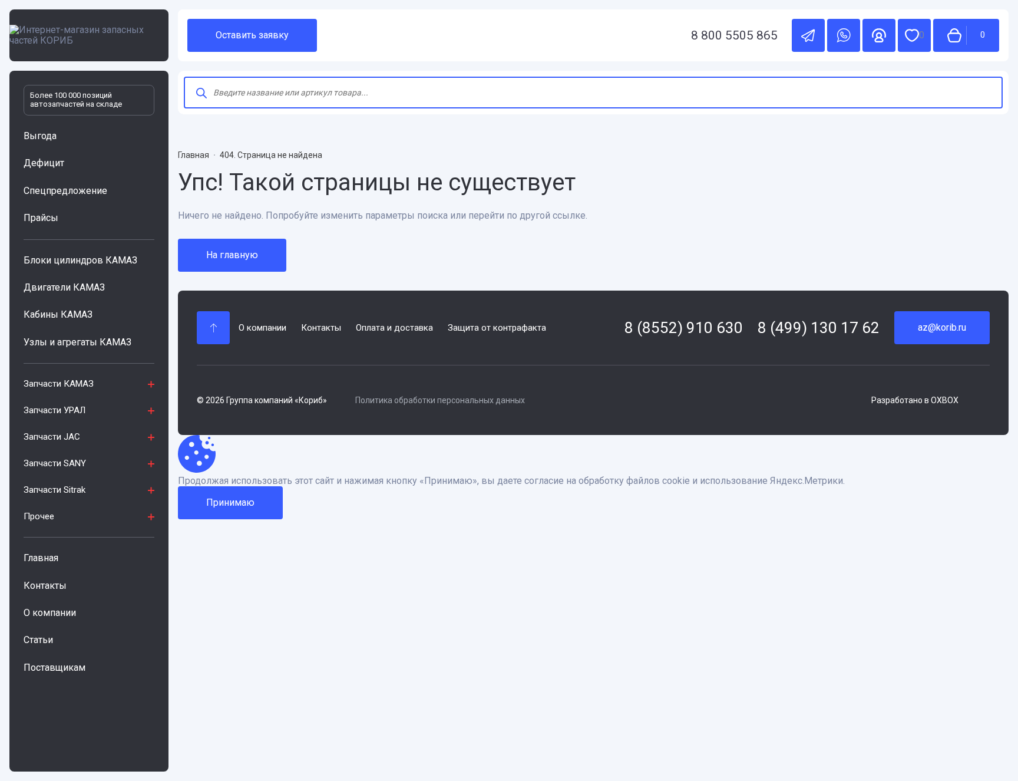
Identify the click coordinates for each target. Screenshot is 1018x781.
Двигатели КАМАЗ (64, 287)
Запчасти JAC (52, 436)
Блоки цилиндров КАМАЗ (80, 260)
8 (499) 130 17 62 (819, 328)
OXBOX (944, 400)
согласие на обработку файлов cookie (607, 481)
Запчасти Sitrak (54, 490)
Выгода (40, 135)
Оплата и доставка (394, 328)
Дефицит (44, 163)
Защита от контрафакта (497, 328)
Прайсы (41, 217)
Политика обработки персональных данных (440, 400)
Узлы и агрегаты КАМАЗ (77, 342)
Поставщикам (54, 667)
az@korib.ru (942, 327)
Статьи (38, 639)
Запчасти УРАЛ (54, 410)
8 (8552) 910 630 (683, 328)
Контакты (45, 585)
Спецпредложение (65, 190)
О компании (50, 612)
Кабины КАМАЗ (58, 314)
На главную (232, 255)
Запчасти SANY (55, 463)
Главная (41, 557)
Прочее (39, 516)
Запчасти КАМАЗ (59, 383)
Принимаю (230, 502)
